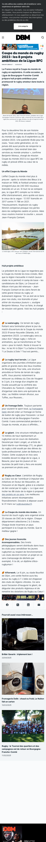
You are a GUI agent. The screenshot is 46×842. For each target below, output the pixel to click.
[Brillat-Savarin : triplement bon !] (23, 634)
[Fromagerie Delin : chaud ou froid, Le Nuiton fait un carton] (23, 679)
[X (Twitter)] (18, 605)
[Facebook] (7, 605)
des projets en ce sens (13, 494)
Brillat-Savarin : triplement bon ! (17, 654)
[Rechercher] (42, 37)
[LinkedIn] (28, 605)
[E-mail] (39, 605)
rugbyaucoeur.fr (24, 504)
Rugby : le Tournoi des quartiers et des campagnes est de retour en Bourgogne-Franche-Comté (21, 749)
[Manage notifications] (6, 836)
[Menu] (3, 37)
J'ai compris (23, 26)
